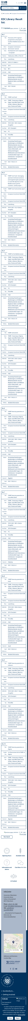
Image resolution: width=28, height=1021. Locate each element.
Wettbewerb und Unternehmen (16, 153)
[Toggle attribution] (21, 950)
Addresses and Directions (10, 956)
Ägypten (10, 478)
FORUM (5, 999)
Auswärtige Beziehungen (14, 75)
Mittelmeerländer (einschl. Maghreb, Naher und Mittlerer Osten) (16, 81)
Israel (9, 646)
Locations (7, 13)
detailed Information (13, 167)
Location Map (7, 958)
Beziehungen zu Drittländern (16, 77)
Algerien (10, 819)
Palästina (10, 562)
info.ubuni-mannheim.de (15, 906)
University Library (2, 14)
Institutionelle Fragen (14, 154)
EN (21, 3)
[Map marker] (13, 942)
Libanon (10, 730)
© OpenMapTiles (8, 950)
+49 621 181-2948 (12, 904)
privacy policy (21, 1014)
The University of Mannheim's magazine (6, 1004)
